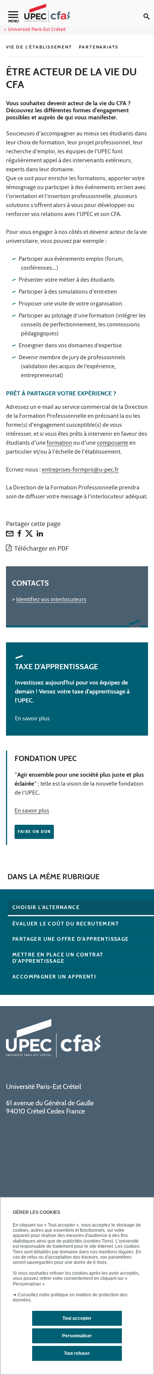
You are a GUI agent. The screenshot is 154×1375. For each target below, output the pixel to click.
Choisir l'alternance (46, 907)
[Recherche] (149, 10)
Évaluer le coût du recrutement (65, 923)
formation (59, 443)
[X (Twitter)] (29, 535)
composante (112, 443)
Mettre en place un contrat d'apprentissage (57, 957)
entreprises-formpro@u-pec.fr (80, 470)
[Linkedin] (40, 535)
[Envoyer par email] (9, 535)
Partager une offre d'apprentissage (70, 939)
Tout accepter (77, 1318)
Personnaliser (77, 1335)
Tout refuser (77, 1353)
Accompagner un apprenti (54, 976)
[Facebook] (19, 535)
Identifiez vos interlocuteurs (51, 600)
